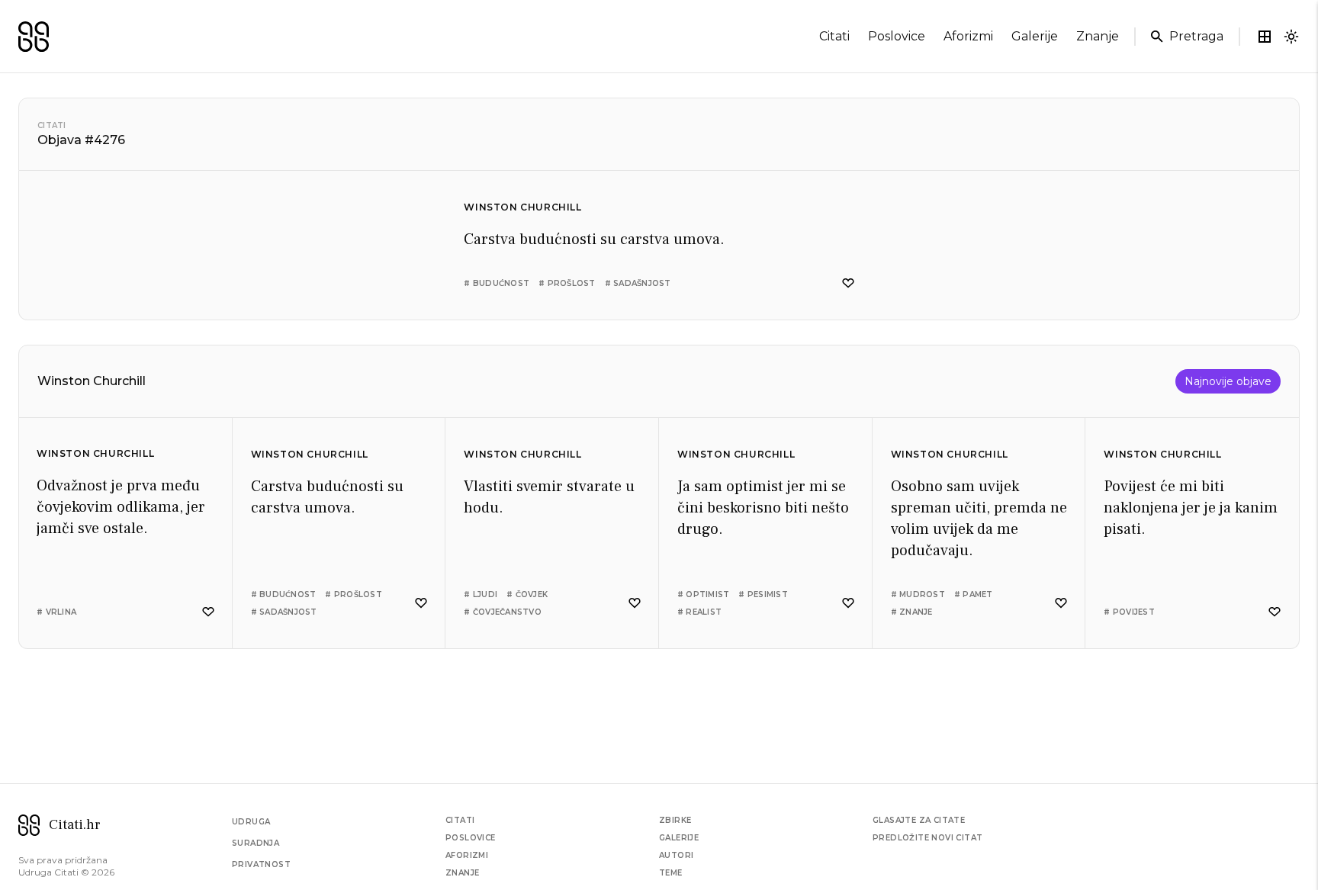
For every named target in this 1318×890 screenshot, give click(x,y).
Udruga (251, 822)
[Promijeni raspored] (1265, 36)
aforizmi (968, 36)
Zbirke (675, 820)
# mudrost (918, 594)
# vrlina (56, 612)
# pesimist (763, 594)
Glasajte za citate (919, 820)
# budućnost (496, 283)
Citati (51, 125)
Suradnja (255, 843)
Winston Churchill (522, 207)
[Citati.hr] (33, 36)
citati (834, 36)
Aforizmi (466, 855)
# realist (699, 612)
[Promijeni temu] (1291, 36)
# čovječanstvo (503, 612)
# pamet (973, 594)
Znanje (462, 873)
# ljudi (480, 594)
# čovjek (527, 594)
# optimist (703, 594)
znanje (1097, 36)
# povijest (1129, 612)
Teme (671, 873)
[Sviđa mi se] (848, 283)
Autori (676, 855)
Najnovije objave (1228, 381)
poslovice (896, 36)
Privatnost (261, 864)
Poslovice (470, 838)
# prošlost (567, 283)
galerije (1034, 36)
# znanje (912, 612)
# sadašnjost (638, 283)
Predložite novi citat (927, 838)
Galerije (679, 838)
